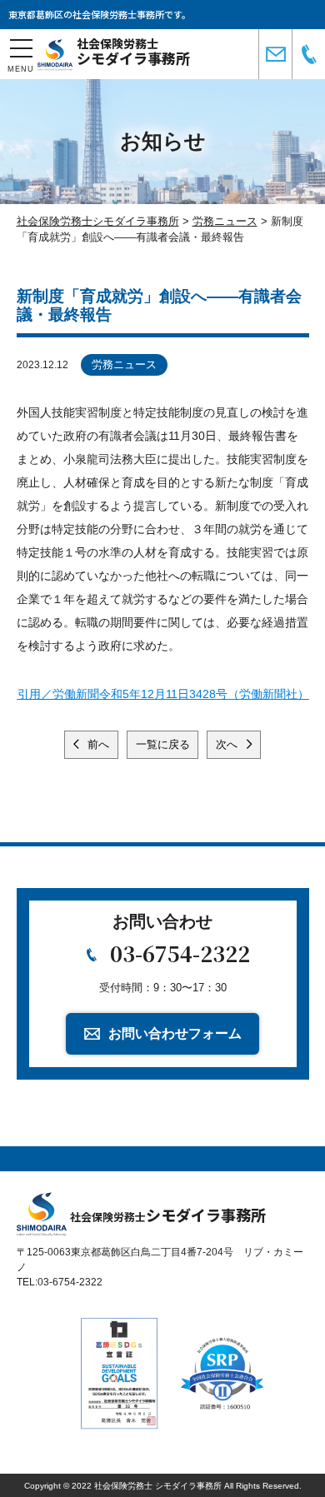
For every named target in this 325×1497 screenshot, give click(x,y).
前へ (96, 744)
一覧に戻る (163, 744)
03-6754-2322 (180, 953)
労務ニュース (124, 364)
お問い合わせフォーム (175, 1033)
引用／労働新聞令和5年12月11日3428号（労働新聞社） (163, 694)
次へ (228, 744)
